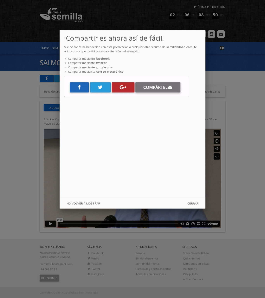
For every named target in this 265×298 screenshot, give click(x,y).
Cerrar (192, 203)
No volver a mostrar (83, 203)
